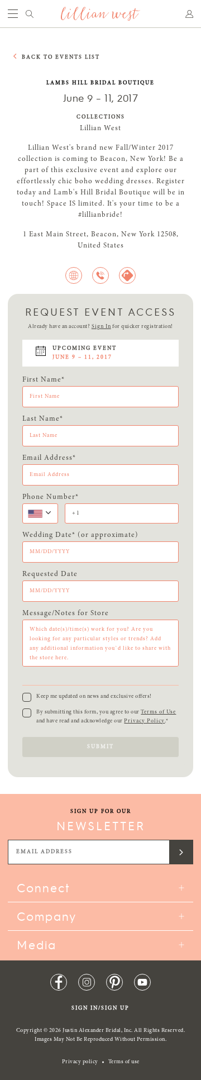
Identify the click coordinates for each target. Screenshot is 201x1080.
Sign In (101, 327)
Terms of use (124, 1062)
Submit (100, 747)
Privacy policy (80, 1062)
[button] (40, 513)
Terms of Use (158, 712)
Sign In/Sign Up (100, 1008)
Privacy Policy (144, 721)
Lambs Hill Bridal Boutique (100, 83)
